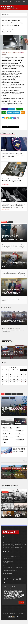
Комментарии (10, 221)
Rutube (4, 112)
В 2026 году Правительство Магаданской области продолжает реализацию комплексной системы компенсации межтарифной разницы (14, 273)
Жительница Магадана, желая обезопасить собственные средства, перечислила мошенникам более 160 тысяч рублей (13, 180)
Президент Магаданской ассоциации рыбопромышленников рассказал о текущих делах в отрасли (13, 330)
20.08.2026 (5, 279)
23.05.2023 (4, 149)
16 (25, 377)
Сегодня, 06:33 (5, 423)
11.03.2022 (4, 174)
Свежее (2, 393)
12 (10, 377)
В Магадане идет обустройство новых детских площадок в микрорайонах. (12, 475)
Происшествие (8, 393)
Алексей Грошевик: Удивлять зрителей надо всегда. (6, 515)
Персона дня (6, 308)
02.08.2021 (4, 200)
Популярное (3, 221)
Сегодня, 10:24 (6, 397)
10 (2, 377)
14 (17, 377)
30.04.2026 (5, 312)
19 (10, 379)
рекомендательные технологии (12, 599)
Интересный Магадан (14, 112)
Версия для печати (6, 52)
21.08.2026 (5, 225)
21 (17, 379)
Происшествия (15, 29)
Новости (11, 312)
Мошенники (5, 29)
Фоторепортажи (7, 341)
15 (21, 377)
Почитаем (5, 491)
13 (14, 377)
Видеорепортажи (16, 468)
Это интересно (20, 393)
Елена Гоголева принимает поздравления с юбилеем (13, 299)
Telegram (12, 109)
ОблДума (19, 279)
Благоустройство (7, 468)
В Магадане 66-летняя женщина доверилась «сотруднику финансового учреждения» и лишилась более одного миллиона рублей (13, 205)
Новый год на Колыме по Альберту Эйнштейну (20, 509)
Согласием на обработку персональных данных (13, 597)
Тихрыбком (24, 312)
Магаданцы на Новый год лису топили (7, 509)
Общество (13, 225)
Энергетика (20, 252)
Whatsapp (19, 109)
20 (14, 379)
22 (21, 379)
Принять (21, 602)
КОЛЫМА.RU (7, 7)
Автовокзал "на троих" (9, 498)
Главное (10, 252)
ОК (23, 112)
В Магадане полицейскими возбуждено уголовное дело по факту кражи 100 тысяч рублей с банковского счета (13, 155)
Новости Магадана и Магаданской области (10, 8)
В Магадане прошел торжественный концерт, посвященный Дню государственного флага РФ (12, 353)
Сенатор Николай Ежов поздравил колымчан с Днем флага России (19, 449)
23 (25, 379)
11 (6, 377)
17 (2, 379)
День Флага (4, 453)
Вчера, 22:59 (18, 423)
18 (6, 379)
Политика (14, 393)
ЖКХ (15, 252)
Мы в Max (4, 109)
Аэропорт (19, 225)
